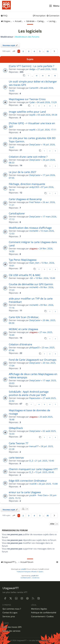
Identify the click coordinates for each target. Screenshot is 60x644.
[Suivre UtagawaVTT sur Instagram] (21, 598)
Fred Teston (34, 202)
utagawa (33, 248)
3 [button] (28, 51)
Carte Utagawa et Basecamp (25, 199)
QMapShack (16, 428)
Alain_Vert (34, 262)
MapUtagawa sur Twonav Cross (27, 99)
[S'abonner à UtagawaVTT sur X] (10, 598)
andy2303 (34, 187)
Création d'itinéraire (20, 344)
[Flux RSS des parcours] (32, 598)
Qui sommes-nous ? (12, 609)
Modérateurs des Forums (27, 36)
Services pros (9, 616)
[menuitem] (4, 15)
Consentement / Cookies (42, 616)
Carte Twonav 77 (18, 443)
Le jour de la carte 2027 (22, 172)
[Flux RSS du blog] (38, 598)
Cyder (32, 102)
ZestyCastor (35, 144)
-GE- (31, 278)
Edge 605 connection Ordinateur (28, 480)
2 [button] (23, 51)
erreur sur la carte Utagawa (25, 492)
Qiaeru (41, 572)
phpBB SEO (35, 576)
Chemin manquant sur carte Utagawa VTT (33, 469)
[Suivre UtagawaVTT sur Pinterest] (27, 598)
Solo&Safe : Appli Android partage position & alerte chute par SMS (29, 393)
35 (49, 75)
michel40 (33, 230)
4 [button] (34, 51)
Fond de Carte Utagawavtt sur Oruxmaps (32, 359)
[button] (14, 51)
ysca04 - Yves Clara (38, 495)
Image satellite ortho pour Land (27, 111)
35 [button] (48, 51)
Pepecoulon (35, 398)
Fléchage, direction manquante (27, 184)
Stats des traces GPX (12, 627)
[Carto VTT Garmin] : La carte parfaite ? (31, 66)
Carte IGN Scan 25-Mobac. (24, 317)
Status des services (11, 631)
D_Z (31, 460)
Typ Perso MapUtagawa (22, 259)
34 (42, 75)
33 (36, 75)
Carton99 (33, 87)
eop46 (32, 114)
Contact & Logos (10, 612)
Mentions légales (39, 609)
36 (55, 75)
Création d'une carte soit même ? (28, 156)
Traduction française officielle (27, 572)
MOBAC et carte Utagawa (23, 329)
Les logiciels (30, 31)
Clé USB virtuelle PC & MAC (24, 275)
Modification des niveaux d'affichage (30, 227)
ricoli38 (33, 483)
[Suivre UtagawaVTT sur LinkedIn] (16, 598)
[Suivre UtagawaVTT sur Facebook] (5, 598)
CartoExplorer (17, 213)
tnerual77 (34, 446)
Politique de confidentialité (43, 612)
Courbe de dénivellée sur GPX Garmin (31, 284)
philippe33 (34, 347)
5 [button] (39, 51)
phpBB (23, 569)
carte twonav (16, 457)
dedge (32, 69)
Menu (56, 5)
